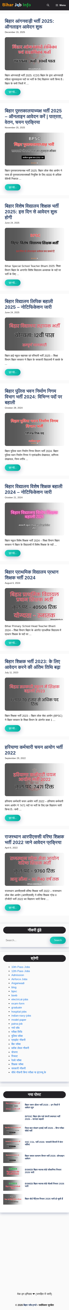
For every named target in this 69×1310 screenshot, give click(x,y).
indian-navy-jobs (21, 1015)
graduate (16, 1007)
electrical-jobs (19, 999)
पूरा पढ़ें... (13, 91)
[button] (48, 5)
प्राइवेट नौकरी (18, 1039)
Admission (17, 975)
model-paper (18, 1019)
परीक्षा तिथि (16, 1031)
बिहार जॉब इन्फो (30, 1305)
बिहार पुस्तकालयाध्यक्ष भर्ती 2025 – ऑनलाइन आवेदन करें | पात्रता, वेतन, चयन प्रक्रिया (33, 116)
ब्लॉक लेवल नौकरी (20, 1048)
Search (58, 940)
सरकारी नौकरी (18, 1068)
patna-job (16, 1023)
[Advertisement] (34, 1251)
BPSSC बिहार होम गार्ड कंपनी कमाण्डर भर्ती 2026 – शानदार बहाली (42, 1117)
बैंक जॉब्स (16, 1044)
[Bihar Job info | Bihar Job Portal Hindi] (16, 5)
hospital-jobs (19, 1011)
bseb (14, 995)
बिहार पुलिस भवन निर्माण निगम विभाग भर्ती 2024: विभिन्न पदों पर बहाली (33, 396)
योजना (14, 1052)
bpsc (14, 991)
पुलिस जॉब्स (17, 1036)
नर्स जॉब (15, 1027)
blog (13, 987)
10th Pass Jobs (20, 967)
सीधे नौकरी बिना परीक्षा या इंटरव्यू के (28, 1072)
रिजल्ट (14, 1056)
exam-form (17, 1003)
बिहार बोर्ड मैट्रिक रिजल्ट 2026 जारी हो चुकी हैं (44, 1198)
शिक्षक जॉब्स (17, 1064)
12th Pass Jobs (20, 971)
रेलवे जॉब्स (16, 1060)
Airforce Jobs (19, 979)
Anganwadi (17, 983)
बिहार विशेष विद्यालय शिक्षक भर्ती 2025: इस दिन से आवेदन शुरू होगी (32, 211)
